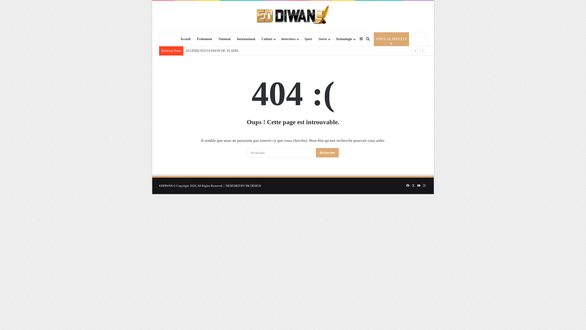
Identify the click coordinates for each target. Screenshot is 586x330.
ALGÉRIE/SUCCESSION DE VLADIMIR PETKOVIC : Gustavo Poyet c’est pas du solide (245, 50)
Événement (204, 39)
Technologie (344, 39)
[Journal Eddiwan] (293, 16)
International (246, 39)
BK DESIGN (253, 185)
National (225, 39)
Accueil (185, 39)
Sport (308, 39)
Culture (267, 39)
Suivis (323, 39)
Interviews (288, 39)
